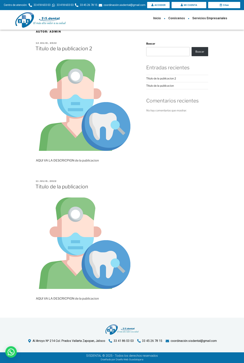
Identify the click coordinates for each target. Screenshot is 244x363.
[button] (11, 352)
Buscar (150, 43)
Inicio (157, 18)
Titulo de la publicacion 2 (63, 48)
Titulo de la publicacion (61, 186)
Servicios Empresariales (209, 18)
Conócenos (176, 18)
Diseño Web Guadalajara (129, 359)
